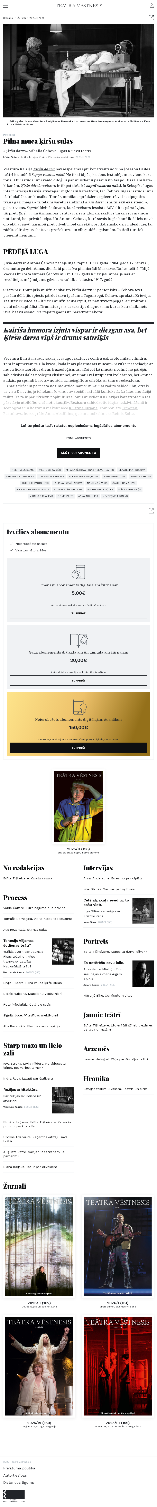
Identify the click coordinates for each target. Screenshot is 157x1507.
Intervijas (98, 867)
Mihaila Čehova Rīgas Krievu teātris (90, 469)
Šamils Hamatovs (124, 483)
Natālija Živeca (97, 483)
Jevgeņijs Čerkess (51, 476)
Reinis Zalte (65, 496)
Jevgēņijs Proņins (115, 496)
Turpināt (78, 613)
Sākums (8, 18)
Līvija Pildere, (38, 157)
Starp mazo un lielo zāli (32, 1049)
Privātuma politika (19, 1468)
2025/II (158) (36, 18)
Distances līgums (18, 1482)
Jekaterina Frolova (132, 469)
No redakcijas (23, 867)
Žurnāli (21, 18)
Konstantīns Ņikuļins (68, 489)
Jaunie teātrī (102, 1014)
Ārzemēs (96, 1048)
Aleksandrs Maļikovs (84, 476)
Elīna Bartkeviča (129, 489)
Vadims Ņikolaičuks (100, 489)
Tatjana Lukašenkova (68, 483)
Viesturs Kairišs (50, 469)
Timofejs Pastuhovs (35, 483)
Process (9, 135)
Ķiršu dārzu (44, 169)
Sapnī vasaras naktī (103, 185)
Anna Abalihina (88, 496)
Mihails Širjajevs (41, 496)
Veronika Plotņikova (20, 476)
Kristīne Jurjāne (23, 469)
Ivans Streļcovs (114, 476)
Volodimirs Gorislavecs (32, 489)
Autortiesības (15, 1475)
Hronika (96, 1078)
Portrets (95, 941)
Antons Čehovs (72, 218)
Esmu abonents (78, 438)
